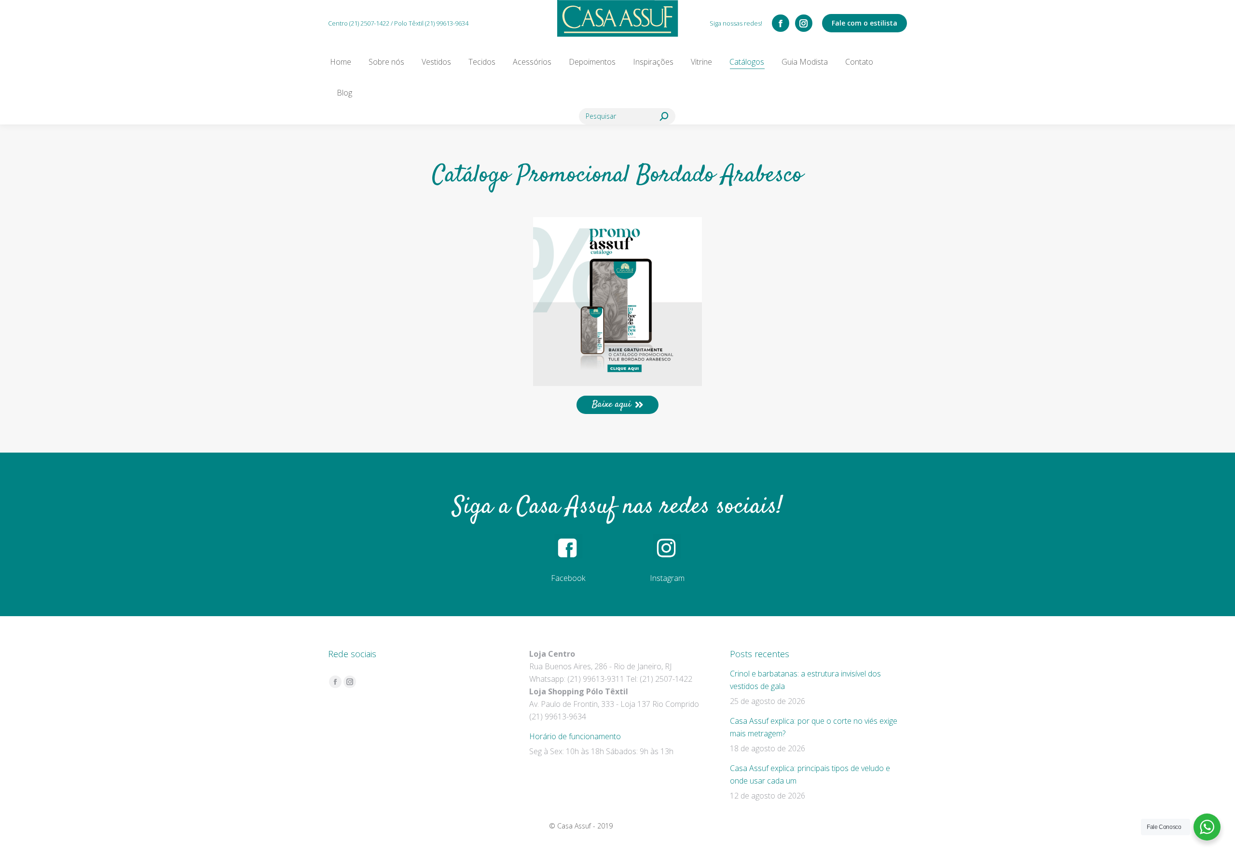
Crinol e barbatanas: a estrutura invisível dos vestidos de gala (805, 679)
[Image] (617, 301)
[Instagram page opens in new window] (803, 23)
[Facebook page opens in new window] (780, 23)
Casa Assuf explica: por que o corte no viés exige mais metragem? (813, 727)
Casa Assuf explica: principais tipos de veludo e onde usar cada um (810, 774)
